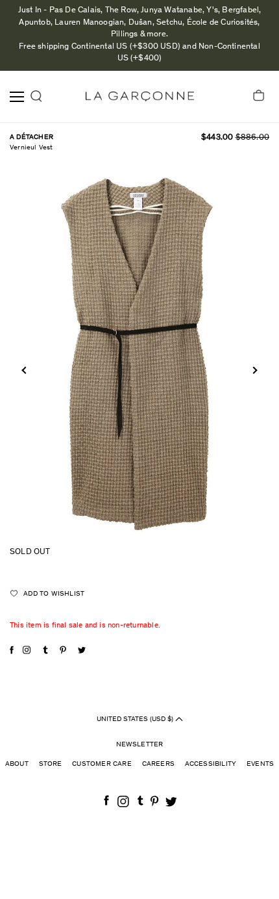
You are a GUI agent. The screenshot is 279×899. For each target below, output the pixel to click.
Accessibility (211, 764)
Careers (158, 764)
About (17, 764)
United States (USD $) (136, 718)
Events (260, 764)
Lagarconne (140, 96)
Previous (25, 370)
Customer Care (102, 764)
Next (253, 370)
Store (50, 764)
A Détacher (31, 137)
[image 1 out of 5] (139, 352)
